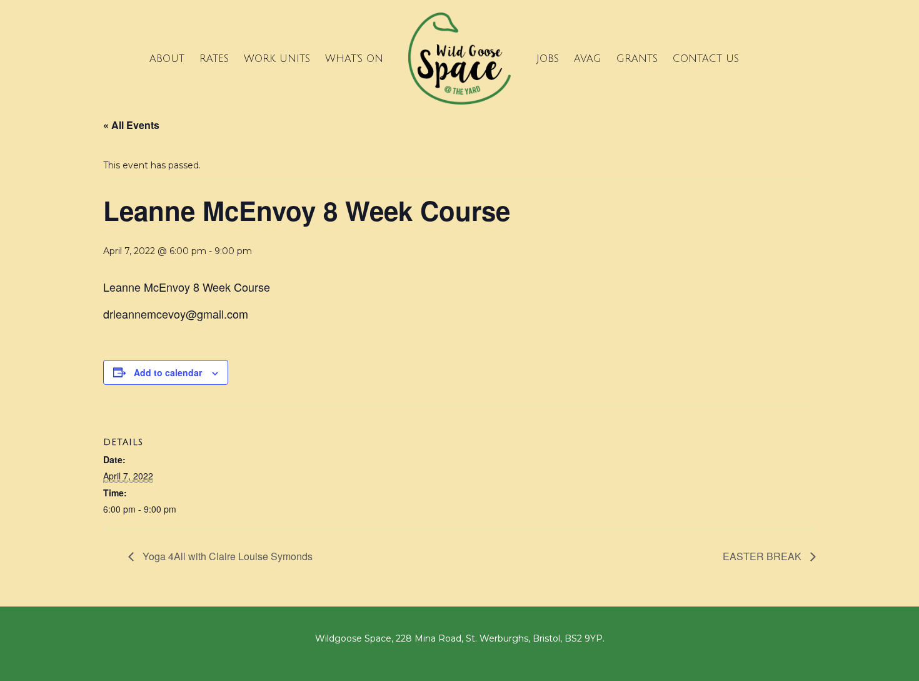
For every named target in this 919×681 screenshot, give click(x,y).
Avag (587, 58)
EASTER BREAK (763, 556)
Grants (637, 58)
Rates (214, 58)
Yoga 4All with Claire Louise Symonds (226, 556)
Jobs (547, 58)
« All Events (131, 125)
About (166, 58)
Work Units (277, 58)
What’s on (354, 58)
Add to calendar (168, 372)
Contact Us (706, 58)
